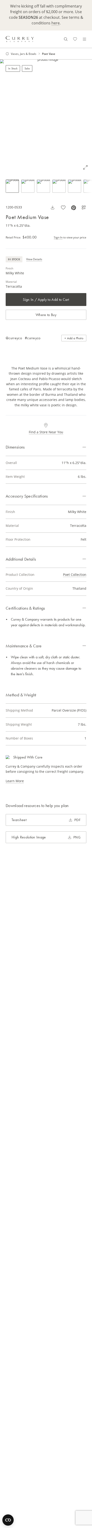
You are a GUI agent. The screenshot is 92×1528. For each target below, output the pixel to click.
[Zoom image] (85, 167)
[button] (46, 117)
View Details (34, 259)
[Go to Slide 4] (59, 186)
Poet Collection (74, 574)
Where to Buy (46, 314)
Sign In (58, 237)
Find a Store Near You (46, 432)
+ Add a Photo (73, 338)
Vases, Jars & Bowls (23, 54)
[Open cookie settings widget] (8, 1520)
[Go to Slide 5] (74, 186)
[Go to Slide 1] (12, 186)
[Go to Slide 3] (43, 186)
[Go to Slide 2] (27, 186)
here (55, 22)
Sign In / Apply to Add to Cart (46, 299)
